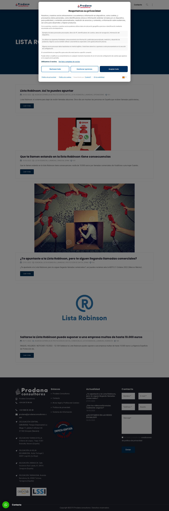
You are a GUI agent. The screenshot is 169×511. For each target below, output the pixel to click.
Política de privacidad (49, 77)
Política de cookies (65, 77)
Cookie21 (88, 77)
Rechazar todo (55, 69)
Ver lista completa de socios (69, 62)
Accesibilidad (99, 77)
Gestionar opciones (84, 69)
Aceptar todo (114, 69)
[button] (5, 504)
